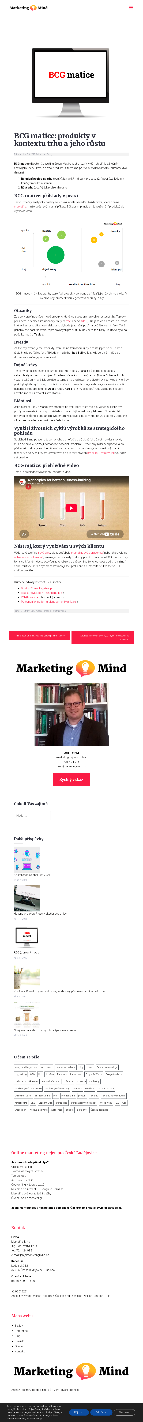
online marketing (23, 1095)
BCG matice (37, 611)
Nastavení (124, 1412)
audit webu (46, 1067)
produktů (93, 453)
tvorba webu (106, 1103)
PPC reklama (68, 1095)
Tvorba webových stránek (27, 1171)
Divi (40, 1074)
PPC (55, 1095)
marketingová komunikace (28, 1088)
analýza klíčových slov (26, 1067)
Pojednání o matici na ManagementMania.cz (48, 601)
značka (70, 1109)
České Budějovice (99, 1109)
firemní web (76, 1074)
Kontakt (20, 1351)
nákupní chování (106, 1088)
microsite (77, 1088)
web (124, 1103)
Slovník (19, 1341)
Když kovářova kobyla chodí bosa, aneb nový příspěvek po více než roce (59, 991)
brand (90, 1067)
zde (68, 321)
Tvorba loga (18, 1175)
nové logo (89, 1088)
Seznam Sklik (45, 1103)
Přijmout (79, 1412)
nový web (44, 552)
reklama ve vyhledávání (114, 1095)
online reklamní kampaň (28, 557)
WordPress (56, 1109)
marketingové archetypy (57, 1088)
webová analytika (39, 1109)
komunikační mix (50, 1081)
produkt (48, 611)
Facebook (62, 1074)
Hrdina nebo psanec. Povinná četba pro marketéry (39, 635)
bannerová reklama (66, 1067)
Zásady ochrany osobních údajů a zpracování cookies (45, 1389)
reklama (94, 1095)
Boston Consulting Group (36, 588)
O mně (19, 1346)
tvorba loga (61, 1103)
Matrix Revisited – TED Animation (41, 592)
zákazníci (82, 1109)
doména (50, 1074)
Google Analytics (114, 1074)
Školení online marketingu (27, 1198)
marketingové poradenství (87, 552)
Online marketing (21, 1166)
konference (68, 1081)
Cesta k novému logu (107, 1067)
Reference (21, 1331)
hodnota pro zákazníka (27, 1081)
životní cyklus (59, 611)
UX (117, 1103)
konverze (81, 1081)
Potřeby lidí (107, 453)
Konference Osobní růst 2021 (32, 875)
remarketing (21, 1103)
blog (81, 1067)
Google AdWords (93, 1074)
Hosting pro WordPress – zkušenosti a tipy (40, 913)
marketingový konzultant (71, 757)
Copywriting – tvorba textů (27, 1184)
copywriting (21, 1074)
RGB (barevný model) (27, 952)
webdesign (20, 1109)
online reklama (42, 1095)
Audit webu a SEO (22, 1180)
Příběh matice (29, 597)
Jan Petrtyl (47, 154)
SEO (33, 1103)
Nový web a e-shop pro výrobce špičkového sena (45, 1030)
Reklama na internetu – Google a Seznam (37, 1189)
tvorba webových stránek (83, 1103)
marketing (20, 206)
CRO (32, 1074)
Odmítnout (101, 1412)
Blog (17, 1336)
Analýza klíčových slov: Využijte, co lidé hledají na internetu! (104, 637)
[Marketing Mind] (28, 7)
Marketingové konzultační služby (31, 1193)
